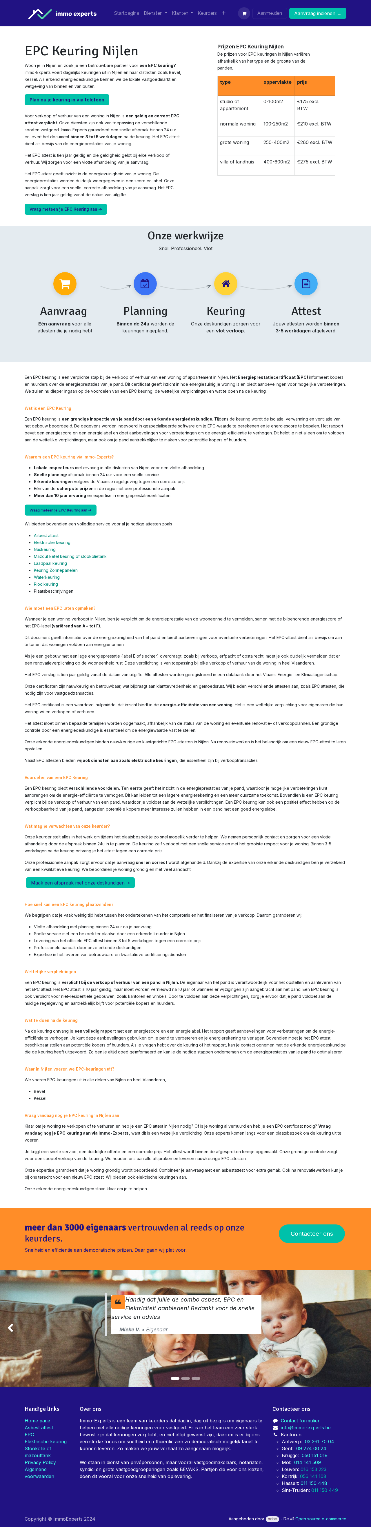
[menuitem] (126, 13)
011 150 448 (314, 1483)
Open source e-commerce (320, 1518)
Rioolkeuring (46, 584)
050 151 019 (315, 1455)
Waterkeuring (47, 577)
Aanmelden (269, 13)
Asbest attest (46, 535)
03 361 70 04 (319, 1441)
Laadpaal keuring (50, 563)
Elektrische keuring (52, 542)
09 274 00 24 (311, 1448)
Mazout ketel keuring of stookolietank (70, 556)
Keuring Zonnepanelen (56, 570)
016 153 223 (314, 1469)
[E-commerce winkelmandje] (244, 13)
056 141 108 (313, 1476)
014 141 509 (307, 1462)
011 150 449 (325, 1490)
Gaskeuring (45, 549)
